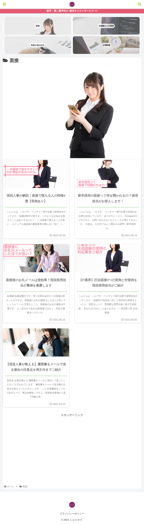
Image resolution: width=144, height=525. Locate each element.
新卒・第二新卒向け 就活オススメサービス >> (72, 10)
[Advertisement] (72, 442)
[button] (131, 373)
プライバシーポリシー (72, 513)
